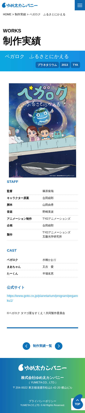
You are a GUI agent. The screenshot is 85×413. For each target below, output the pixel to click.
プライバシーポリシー (42, 401)
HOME (7, 14)
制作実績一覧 (42, 345)
